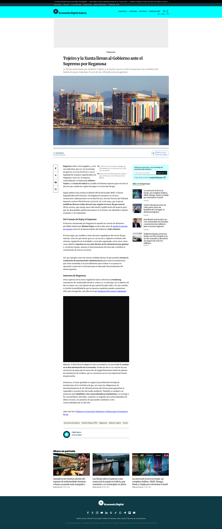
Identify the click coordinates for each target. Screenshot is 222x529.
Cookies (104, 518)
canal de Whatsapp (156, 177)
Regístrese (160, 173)
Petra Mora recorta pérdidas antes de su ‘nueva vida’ (108, 1)
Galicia (66, 5)
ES (159, 14)
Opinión (133, 11)
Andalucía (87, 5)
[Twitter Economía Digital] (55, 175)
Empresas (122, 11)
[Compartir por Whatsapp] (55, 189)
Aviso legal (97, 518)
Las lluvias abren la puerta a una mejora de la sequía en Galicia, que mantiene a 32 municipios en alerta (109, 481)
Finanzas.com (114, 5)
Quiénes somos (81, 518)
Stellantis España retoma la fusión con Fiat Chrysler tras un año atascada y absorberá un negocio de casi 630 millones (156, 238)
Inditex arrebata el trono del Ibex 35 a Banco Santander (150, 1)
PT (168, 14)
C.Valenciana (76, 5)
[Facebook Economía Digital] (55, 168)
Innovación (154, 11)
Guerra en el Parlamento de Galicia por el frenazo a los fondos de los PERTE (112, 176)
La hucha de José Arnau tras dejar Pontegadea (70, 1)
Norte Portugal (100, 5)
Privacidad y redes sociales (117, 518)
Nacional (58, 5)
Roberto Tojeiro (115, 423)
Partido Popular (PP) (89, 423)
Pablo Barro (60, 153)
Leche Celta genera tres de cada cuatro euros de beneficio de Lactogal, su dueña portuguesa (155, 208)
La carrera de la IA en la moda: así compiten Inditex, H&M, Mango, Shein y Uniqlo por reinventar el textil (156, 194)
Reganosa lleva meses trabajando (112, 291)
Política (143, 11)
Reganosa (103, 423)
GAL (163, 14)
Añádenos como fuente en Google (161, 153)
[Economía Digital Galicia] (69, 12)
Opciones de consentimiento (136, 518)
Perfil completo (77, 435)
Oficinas (90, 518)
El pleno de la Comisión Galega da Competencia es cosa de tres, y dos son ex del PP (112, 168)
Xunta (125, 423)
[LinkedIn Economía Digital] (55, 182)
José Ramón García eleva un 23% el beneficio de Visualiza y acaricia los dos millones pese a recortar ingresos (156, 222)
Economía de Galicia (72, 423)
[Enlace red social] (88, 513)
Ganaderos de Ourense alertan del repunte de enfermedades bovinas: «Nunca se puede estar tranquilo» (69, 481)
